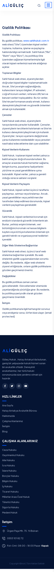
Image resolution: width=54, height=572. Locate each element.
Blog (4, 431)
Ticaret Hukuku (10, 491)
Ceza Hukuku (9, 449)
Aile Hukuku (8, 460)
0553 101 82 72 (15, 538)
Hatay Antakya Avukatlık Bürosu (19, 410)
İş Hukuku (7, 486)
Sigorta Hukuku (10, 507)
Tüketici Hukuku (10, 502)
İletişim (6, 426)
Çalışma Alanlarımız (12, 421)
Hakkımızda (8, 415)
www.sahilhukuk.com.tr (36, 40)
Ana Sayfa (7, 405)
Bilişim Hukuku (9, 481)
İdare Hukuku (9, 470)
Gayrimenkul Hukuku (13, 455)
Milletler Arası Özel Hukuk (16, 496)
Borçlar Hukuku (10, 475)
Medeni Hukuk (9, 512)
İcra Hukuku (8, 465)
